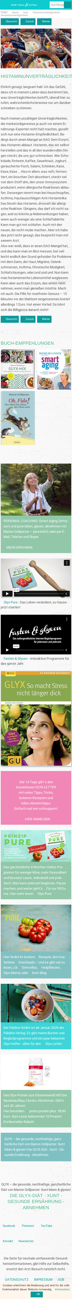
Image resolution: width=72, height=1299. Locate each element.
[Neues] (15, 12)
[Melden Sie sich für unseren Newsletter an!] (25, 1235)
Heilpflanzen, (50, 967)
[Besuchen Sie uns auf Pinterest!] (28, 1220)
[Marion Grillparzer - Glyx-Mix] (18, 369)
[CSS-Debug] (70, 1297)
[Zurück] (27, 21)
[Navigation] (4, 5)
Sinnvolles (29, 967)
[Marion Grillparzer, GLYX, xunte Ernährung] (43, 1279)
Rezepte (45, 957)
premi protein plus (42, 1111)
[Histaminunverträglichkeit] (46, 12)
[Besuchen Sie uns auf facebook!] (9, 1220)
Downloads (26, 962)
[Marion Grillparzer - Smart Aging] (54, 369)
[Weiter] (44, 21)
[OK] (37, 1295)
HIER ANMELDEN (37, 819)
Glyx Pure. (45, 894)
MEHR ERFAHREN (19, 547)
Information (62, 1289)
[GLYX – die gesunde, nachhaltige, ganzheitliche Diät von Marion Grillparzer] (36, 1147)
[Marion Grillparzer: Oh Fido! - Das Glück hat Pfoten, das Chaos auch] (18, 418)
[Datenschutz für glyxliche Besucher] (17, 1279)
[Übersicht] (10, 21)
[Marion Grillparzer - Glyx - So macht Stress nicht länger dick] (36, 718)
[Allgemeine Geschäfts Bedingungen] (61, 1279)
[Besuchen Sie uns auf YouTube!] (46, 1220)
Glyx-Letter (53, 1044)
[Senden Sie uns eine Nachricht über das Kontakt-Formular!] (8, 1235)
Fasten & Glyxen (16, 658)
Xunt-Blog (39, 973)
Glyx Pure (11, 602)
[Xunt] (25, 12)
